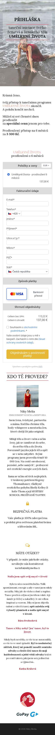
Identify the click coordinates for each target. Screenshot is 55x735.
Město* (10, 247)
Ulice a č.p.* (13, 238)
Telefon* (11, 209)
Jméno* (10, 218)
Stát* (9, 267)
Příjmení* (11, 228)
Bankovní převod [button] (38, 294)
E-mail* (10, 199)
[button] (16, 294)
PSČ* (9, 257)
